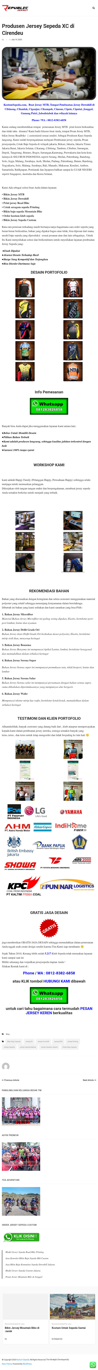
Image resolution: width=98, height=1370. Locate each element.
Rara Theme (7, 1364)
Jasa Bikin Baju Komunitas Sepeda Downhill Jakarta (30, 1264)
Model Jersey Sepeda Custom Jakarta (22, 1270)
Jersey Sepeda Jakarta (49, 1047)
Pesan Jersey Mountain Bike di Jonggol (23, 1276)
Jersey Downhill (43, 1041)
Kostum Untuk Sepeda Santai (69, 1327)
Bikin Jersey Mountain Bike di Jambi (22, 1329)
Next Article (88, 1080)
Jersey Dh (29, 1041)
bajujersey (58, 1339)
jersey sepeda (9, 1047)
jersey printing (72, 1041)
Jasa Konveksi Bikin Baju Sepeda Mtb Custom (26, 1258)
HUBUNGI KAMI (56, 981)
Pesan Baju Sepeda (70, 1047)
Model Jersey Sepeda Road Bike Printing (24, 1251)
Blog (7, 1034)
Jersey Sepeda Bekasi (28, 1047)
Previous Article (11, 1080)
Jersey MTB (58, 1041)
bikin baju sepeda (14, 1041)
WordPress (27, 1364)
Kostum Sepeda (22, 1360)
